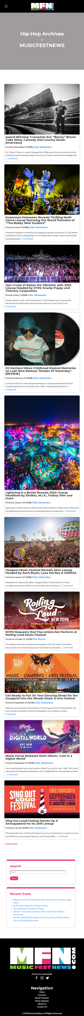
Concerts (42, 995)
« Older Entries (11, 844)
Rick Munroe (39, 639)
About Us (42, 1004)
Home (42, 992)
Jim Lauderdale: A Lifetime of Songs (28, 908)
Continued (12, 158)
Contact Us (42, 1007)
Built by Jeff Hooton (74, 1012)
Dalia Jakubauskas (42, 147)
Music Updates (42, 1001)
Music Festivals (42, 998)
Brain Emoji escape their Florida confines (30, 905)
